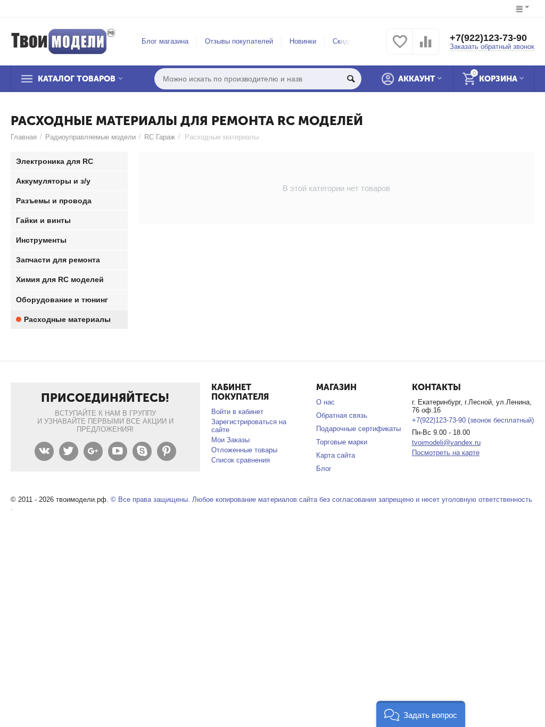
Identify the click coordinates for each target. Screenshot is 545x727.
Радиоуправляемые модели (90, 137)
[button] (420, 714)
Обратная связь (341, 415)
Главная (24, 137)
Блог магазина (165, 41)
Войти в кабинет (237, 412)
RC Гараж (159, 137)
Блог (324, 469)
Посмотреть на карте (446, 453)
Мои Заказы (230, 440)
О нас (325, 402)
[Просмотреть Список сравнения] (425, 48)
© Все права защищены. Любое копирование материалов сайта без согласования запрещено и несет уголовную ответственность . (271, 503)
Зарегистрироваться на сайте (248, 426)
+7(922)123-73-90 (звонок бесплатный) (473, 420)
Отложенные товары (244, 450)
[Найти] (350, 78)
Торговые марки (341, 442)
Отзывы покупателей (238, 41)
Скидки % (348, 41)
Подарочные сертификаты (358, 429)
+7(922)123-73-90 (488, 37)
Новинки (303, 41)
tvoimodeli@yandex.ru (446, 443)
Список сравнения (240, 460)
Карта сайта (335, 455)
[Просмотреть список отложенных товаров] (399, 48)
